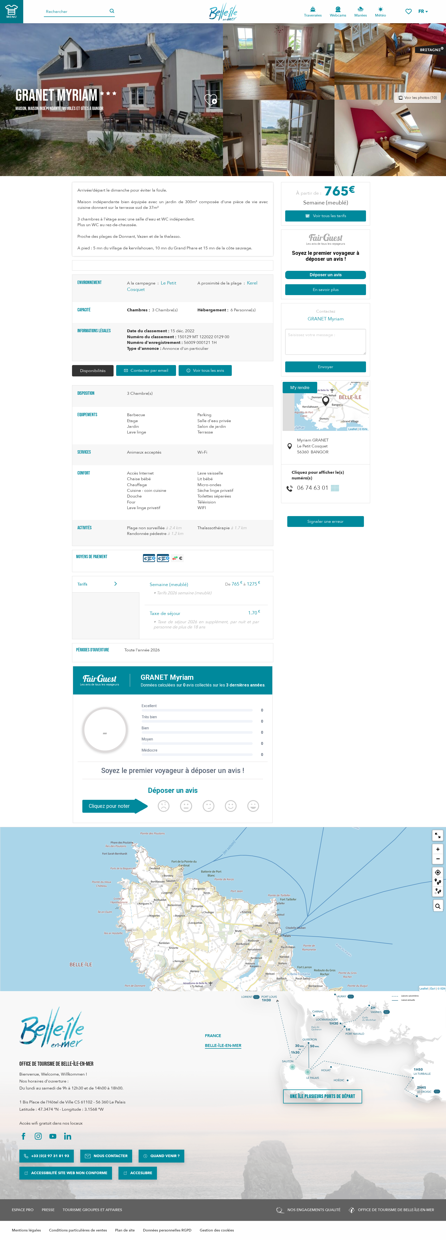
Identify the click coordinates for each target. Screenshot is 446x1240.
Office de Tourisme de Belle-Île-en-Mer (56, 1064)
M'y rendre (299, 387)
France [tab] (213, 1036)
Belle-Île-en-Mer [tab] (223, 1046)
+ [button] (438, 849)
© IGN (363, 429)
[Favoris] (408, 11)
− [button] (438, 858)
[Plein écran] (437, 835)
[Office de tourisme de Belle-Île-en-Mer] (51, 1027)
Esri (432, 988)
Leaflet (352, 429)
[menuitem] (223, 11)
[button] (422, 11)
